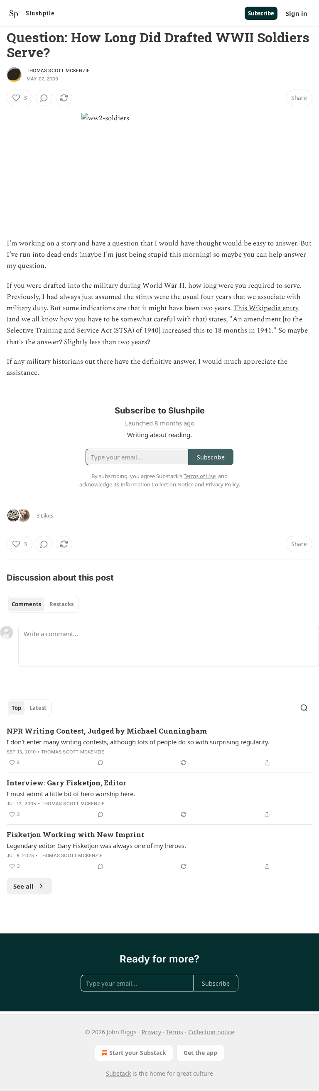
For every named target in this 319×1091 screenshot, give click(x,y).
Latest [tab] (38, 708)
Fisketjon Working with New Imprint (75, 834)
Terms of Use (200, 476)
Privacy (151, 1032)
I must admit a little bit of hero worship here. (71, 794)
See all (23, 886)
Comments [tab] (26, 604)
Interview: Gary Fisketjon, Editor (66, 782)
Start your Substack (137, 1053)
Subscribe (261, 13)
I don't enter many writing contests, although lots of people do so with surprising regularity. (138, 742)
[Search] (304, 708)
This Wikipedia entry (266, 308)
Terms (174, 1032)
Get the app (200, 1053)
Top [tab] (16, 708)
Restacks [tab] (61, 604)
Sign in (296, 13)
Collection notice (211, 1032)
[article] (159, 747)
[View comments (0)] (44, 98)
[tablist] (43, 604)
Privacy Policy (222, 484)
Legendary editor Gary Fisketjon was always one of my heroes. (96, 845)
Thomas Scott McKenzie (58, 70)
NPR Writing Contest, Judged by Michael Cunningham (107, 731)
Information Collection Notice (157, 484)
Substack (118, 1073)
